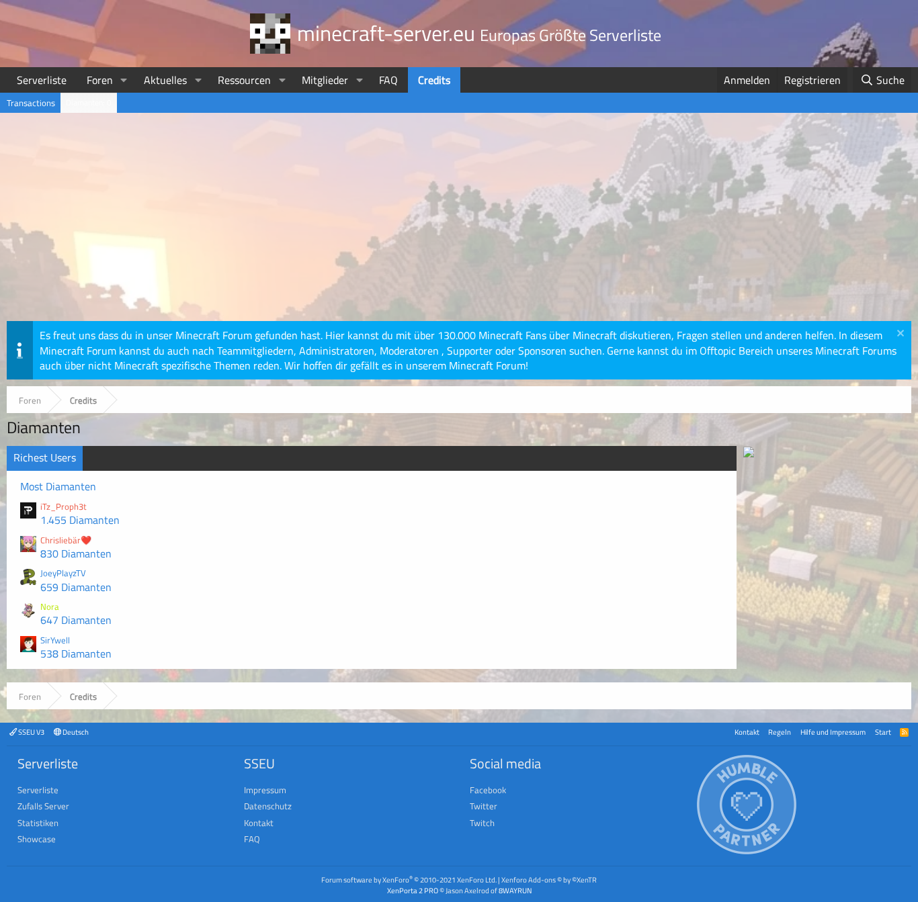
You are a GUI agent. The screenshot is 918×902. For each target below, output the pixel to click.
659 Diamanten (76, 587)
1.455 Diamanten (80, 520)
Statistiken (37, 822)
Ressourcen (244, 80)
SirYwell (55, 640)
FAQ (388, 80)
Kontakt (747, 731)
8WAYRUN (515, 890)
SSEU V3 (30, 731)
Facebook (488, 790)
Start (883, 731)
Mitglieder (325, 80)
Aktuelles (165, 80)
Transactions (31, 102)
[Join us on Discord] (748, 453)
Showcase (36, 839)
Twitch (482, 822)
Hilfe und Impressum (833, 731)
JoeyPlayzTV (63, 573)
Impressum (265, 790)
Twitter (483, 806)
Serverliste (42, 80)
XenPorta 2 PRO (412, 890)
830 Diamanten (76, 553)
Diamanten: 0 (89, 102)
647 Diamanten (76, 620)
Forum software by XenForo (409, 879)
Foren (100, 80)
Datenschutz (268, 806)
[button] (124, 80)
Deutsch (75, 731)
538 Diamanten (76, 653)
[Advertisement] (459, 220)
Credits (434, 80)
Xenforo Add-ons (549, 879)
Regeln (779, 731)
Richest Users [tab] (44, 457)
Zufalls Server (43, 806)
